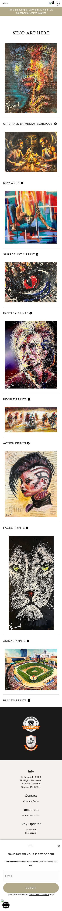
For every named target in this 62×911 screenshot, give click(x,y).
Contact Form (31, 801)
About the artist (31, 815)
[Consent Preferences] (6, 905)
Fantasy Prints (16, 313)
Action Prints (15, 443)
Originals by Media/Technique (28, 123)
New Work (12, 183)
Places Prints (15, 700)
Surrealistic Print (19, 254)
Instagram (31, 833)
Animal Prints (15, 641)
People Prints (15, 399)
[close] (58, 846)
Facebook (31, 829)
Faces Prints (14, 528)
